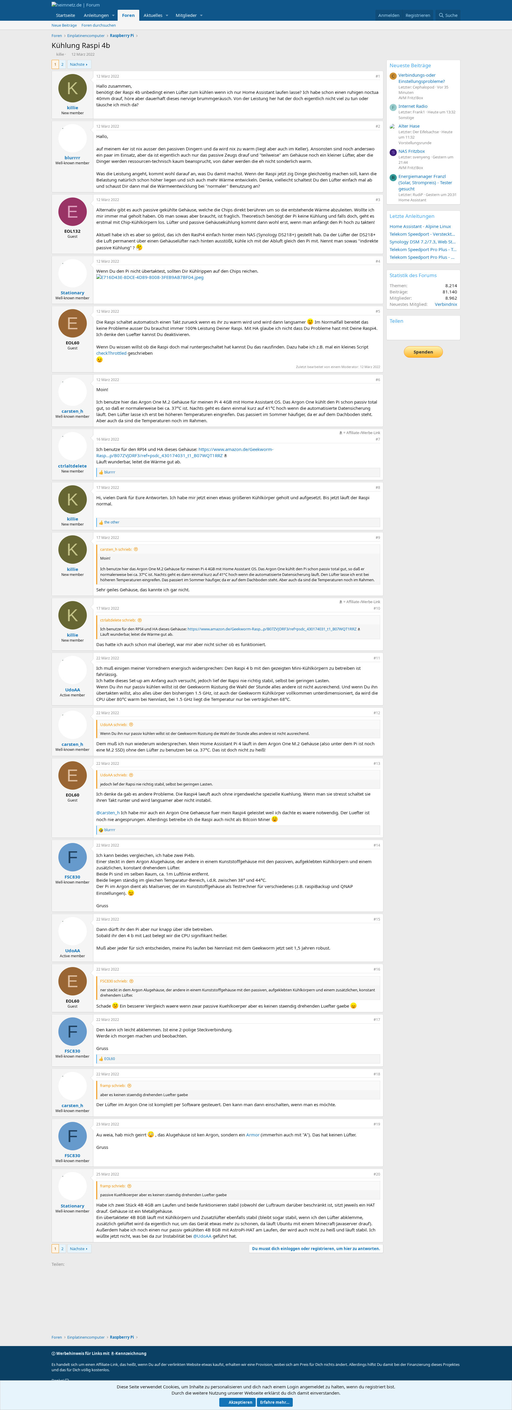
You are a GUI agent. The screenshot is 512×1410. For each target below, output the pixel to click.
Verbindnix (446, 304)
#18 (377, 1074)
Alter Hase (409, 126)
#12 (377, 712)
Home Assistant (412, 200)
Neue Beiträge (64, 25)
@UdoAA (202, 1236)
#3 (378, 199)
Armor (253, 1135)
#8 (378, 487)
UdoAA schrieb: (113, 724)
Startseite (65, 15)
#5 (378, 311)
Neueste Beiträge (410, 65)
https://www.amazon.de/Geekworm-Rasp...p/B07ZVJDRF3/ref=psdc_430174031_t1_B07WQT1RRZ (184, 452)
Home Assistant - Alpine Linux (420, 226)
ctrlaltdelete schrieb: (118, 620)
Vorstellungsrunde (415, 142)
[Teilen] (370, 76)
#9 (378, 537)
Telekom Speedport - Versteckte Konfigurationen (423, 234)
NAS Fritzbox (412, 151)
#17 (377, 1019)
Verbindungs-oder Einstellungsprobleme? (422, 78)
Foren (128, 15)
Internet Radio (413, 106)
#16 (377, 969)
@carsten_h (108, 812)
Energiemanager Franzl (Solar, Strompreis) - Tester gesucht (425, 182)
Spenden (423, 352)
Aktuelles (153, 15)
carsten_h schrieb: (116, 549)
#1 (378, 76)
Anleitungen (96, 15)
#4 (378, 261)
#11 (377, 658)
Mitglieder (186, 15)
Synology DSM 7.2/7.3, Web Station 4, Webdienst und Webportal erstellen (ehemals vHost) (423, 242)
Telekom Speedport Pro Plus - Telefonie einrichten (423, 249)
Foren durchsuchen (98, 25)
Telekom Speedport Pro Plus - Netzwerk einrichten (423, 257)
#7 (378, 439)
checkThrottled (111, 353)
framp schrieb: (112, 1085)
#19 (377, 1124)
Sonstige (406, 117)
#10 (377, 608)
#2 (378, 126)
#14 (377, 845)
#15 (377, 919)
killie (60, 54)
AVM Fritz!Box (411, 97)
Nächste (77, 64)
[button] (113, 15)
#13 (377, 763)
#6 (378, 379)
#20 (377, 1174)
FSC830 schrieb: (113, 981)
